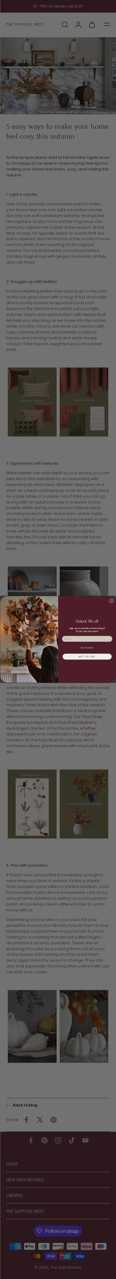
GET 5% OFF (87, 656)
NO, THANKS (87, 648)
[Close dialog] (111, 601)
